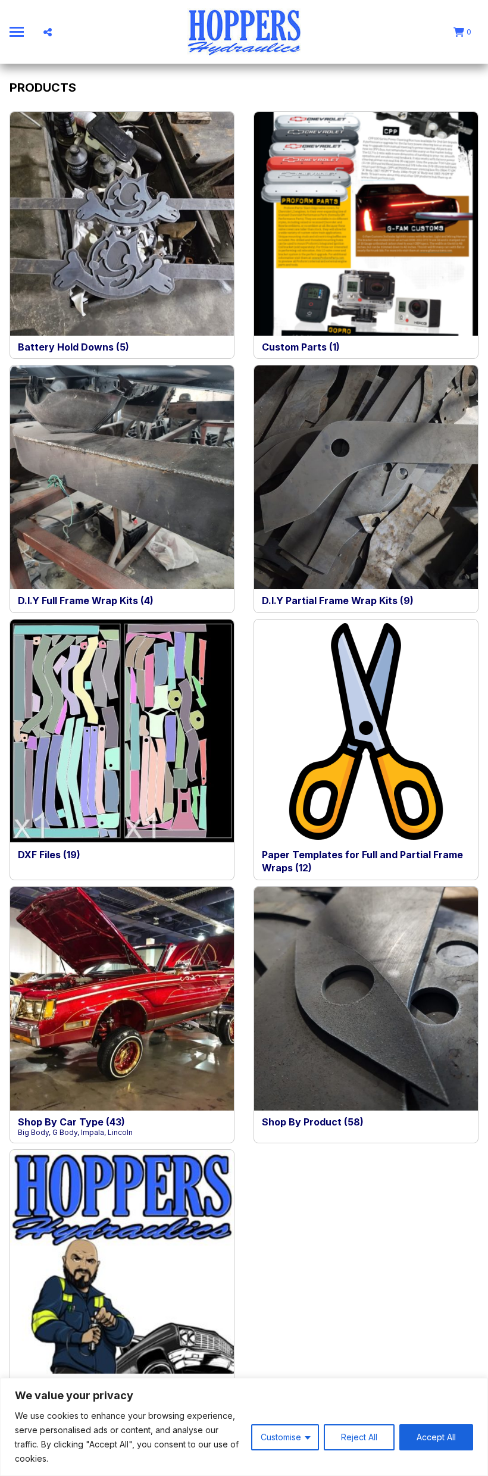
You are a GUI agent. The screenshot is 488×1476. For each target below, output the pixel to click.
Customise (281, 1437)
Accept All (436, 1437)
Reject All (359, 1437)
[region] (244, 1427)
